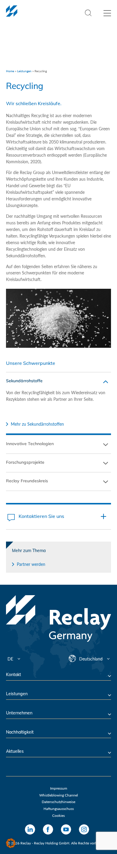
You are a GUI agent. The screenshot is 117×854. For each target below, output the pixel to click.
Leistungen (24, 71)
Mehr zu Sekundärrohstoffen (37, 424)
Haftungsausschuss (59, 808)
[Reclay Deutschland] (11, 14)
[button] (11, 843)
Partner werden (31, 564)
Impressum (58, 788)
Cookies (58, 815)
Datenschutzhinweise (58, 801)
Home (10, 71)
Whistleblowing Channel (58, 795)
